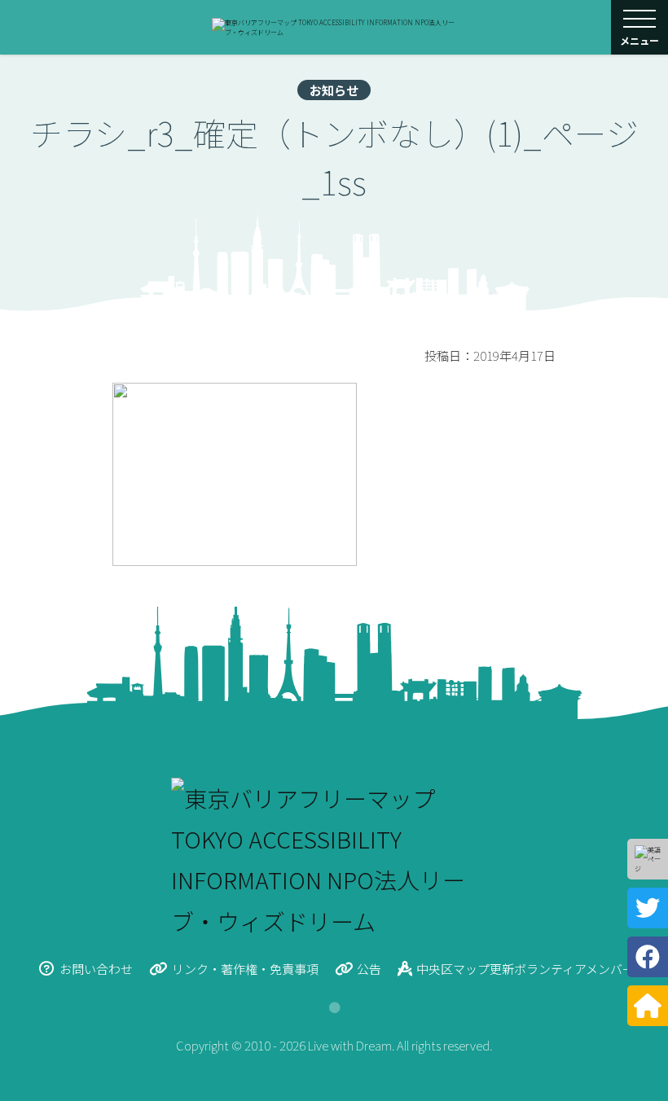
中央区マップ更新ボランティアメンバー (525, 968)
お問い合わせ (96, 968)
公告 (369, 968)
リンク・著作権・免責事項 (245, 968)
